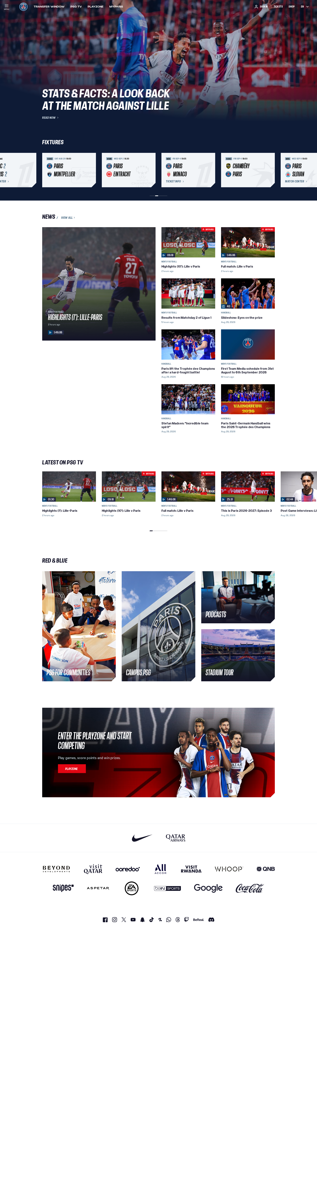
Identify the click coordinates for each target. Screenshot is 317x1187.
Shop (291, 6)
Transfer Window (49, 7)
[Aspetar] (98, 888)
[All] (160, 869)
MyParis (116, 7)
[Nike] (142, 838)
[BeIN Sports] (167, 888)
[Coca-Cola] (250, 888)
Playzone (95, 7)
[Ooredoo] (128, 869)
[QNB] (265, 869)
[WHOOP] (229, 869)
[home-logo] (23, 6)
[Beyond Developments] (56, 869)
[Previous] (46, 170)
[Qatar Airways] (175, 838)
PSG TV (76, 7)
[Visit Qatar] (93, 869)
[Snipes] (63, 888)
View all (67, 217)
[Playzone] (72, 768)
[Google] (208, 888)
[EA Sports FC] (131, 888)
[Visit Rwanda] (191, 869)
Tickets (278, 6)
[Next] (270, 170)
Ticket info (173, 181)
